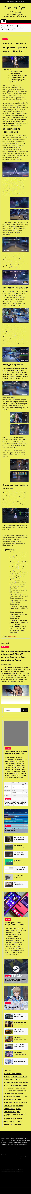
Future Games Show (10, 1094)
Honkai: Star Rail (18, 1097)
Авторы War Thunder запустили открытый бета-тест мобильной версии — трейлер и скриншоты (20, 1015)
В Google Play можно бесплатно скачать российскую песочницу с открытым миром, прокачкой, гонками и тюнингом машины (20, 1030)
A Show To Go (8, 1085)
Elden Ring (12, 1091)
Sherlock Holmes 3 (10, 1111)
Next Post (4, 643)
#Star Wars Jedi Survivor (19, 1076)
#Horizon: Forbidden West (12, 1073)
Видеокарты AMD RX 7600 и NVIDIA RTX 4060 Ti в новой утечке (20, 868)
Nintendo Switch (14, 1102)
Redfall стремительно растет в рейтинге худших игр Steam (16, 753)
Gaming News (8, 1097)
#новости (18, 1079)
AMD (20, 1082)
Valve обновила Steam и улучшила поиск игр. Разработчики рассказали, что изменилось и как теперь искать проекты (15, 980)
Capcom (25, 1085)
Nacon (6, 1102)
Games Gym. (15, 8)
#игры (12, 1079)
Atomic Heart (17, 1085)
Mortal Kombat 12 (17, 1099)
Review (18, 1108)
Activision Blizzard (10, 1082)
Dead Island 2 (20, 1088)
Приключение (8, 1124)
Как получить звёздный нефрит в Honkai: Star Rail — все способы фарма (20, 1061)
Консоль (20, 1121)
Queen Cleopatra (9, 1108)
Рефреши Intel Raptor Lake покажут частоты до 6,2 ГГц (16, 829)
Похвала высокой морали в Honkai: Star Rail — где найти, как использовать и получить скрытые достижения (15, 1006)
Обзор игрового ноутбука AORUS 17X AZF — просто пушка (19, 883)
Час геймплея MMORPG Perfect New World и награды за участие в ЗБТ (20, 853)
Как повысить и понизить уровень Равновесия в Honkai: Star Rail (19, 1053)
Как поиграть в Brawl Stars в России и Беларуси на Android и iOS (20, 1038)
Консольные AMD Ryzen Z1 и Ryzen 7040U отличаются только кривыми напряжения (16, 803)
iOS (26, 1097)
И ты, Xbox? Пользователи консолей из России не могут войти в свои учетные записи (20, 861)
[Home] (3, 21)
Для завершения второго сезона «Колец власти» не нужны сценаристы (20, 838)
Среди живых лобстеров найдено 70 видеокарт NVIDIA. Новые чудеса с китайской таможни (20, 846)
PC (26, 1102)
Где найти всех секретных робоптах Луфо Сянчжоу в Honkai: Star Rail (19, 876)
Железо (7, 748)
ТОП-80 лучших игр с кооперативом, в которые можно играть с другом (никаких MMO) (20, 1023)
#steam (6, 1079)
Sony (18, 1111)
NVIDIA (23, 1102)
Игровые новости (10, 1121)
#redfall (7, 1076)
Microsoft (7, 1099)
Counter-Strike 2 (9, 1088)
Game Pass (21, 1094)
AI (18, 1082)
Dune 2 (6, 1091)
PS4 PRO (18, 1105)
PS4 (14, 1105)
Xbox (14, 1119)
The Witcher (8, 1119)
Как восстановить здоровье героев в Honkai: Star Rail (14, 47)
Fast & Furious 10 (22, 1091)
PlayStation (5, 647)
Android (5, 38)
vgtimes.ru (12, 636)
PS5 (22, 1105)
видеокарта (18, 1124)
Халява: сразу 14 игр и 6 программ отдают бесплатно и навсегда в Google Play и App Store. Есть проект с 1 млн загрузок (15, 924)
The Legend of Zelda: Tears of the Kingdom (15, 1115)
